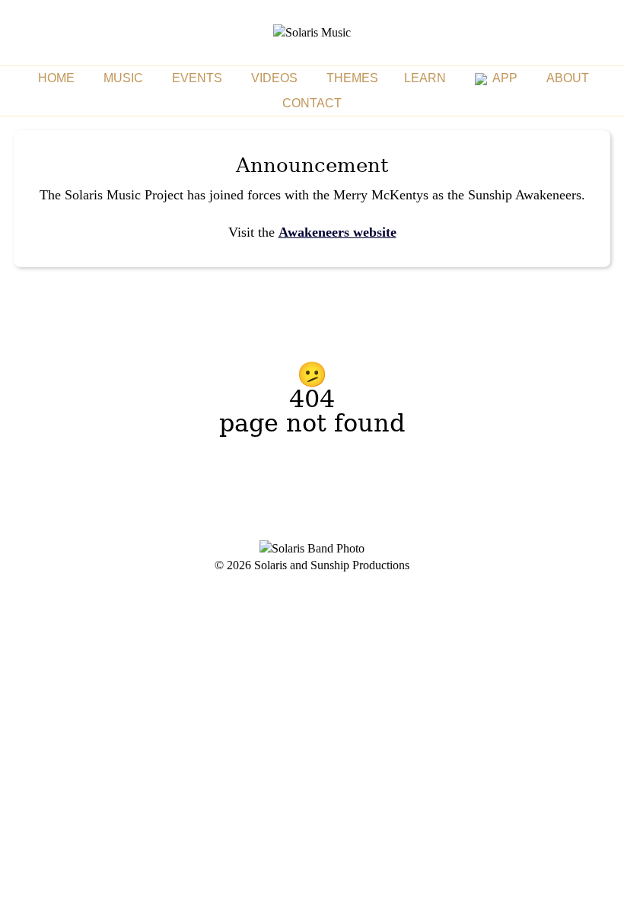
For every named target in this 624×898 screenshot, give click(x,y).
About (567, 78)
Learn (425, 78)
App (503, 78)
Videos (274, 78)
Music (123, 78)
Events (197, 78)
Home (56, 78)
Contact (312, 103)
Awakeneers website (337, 232)
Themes (352, 78)
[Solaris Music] (312, 32)
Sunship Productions (359, 565)
